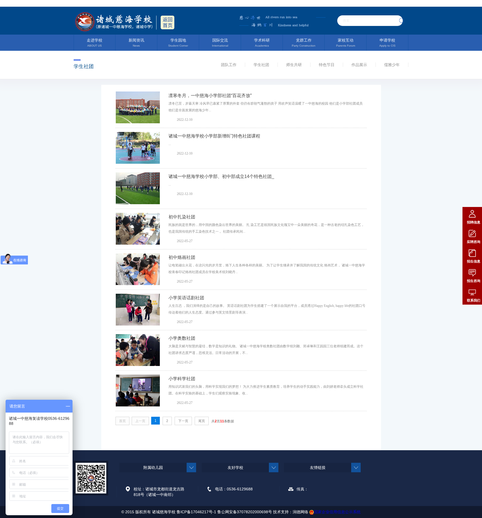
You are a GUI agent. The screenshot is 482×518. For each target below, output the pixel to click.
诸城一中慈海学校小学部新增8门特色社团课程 (214, 136)
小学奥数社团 (181, 338)
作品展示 (359, 64)
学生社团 (261, 64)
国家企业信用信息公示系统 (337, 512)
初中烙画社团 (181, 257)
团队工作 (229, 64)
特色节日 (326, 64)
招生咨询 (473, 281)
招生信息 (473, 261)
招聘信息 (473, 222)
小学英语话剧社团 (186, 297)
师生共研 (294, 64)
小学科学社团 (181, 378)
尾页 (201, 421)
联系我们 (473, 300)
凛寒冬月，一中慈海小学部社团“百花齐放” (210, 95)
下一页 (183, 421)
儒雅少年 (392, 64)
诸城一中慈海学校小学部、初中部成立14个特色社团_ (221, 176)
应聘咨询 (473, 242)
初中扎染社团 (181, 217)
